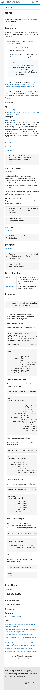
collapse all (8, 298)
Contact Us (33, 674)
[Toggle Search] (33, 2)
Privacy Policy (28, 671)
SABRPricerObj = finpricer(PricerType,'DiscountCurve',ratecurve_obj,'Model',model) (22, 112)
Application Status (22, 674)
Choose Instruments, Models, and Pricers (18, 648)
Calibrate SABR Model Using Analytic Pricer (19, 635)
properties (30, 129)
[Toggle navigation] (9, 7)
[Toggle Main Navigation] (37, 2)
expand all (8, 150)
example (8, 142)
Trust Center (9, 671)
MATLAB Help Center (15, 2)
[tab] (22, 159)
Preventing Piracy (10, 674)
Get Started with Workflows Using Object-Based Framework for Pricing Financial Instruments (20, 84)
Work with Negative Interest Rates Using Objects (21, 651)
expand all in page (11, 26)
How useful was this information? (22, 656)
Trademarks (18, 671)
